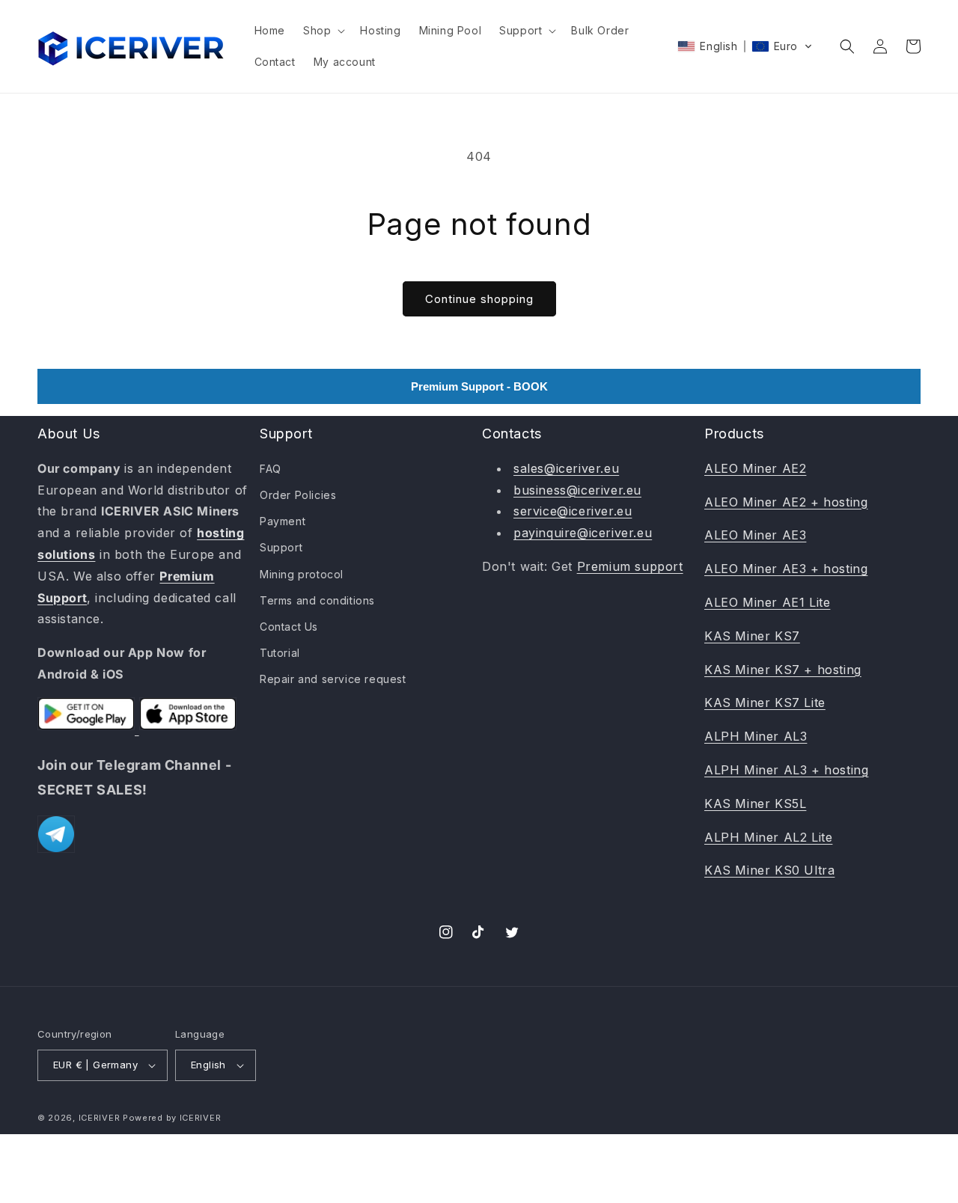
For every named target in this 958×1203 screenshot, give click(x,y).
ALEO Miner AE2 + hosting (785, 502)
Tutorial (280, 652)
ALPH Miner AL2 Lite (768, 837)
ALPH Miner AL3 (755, 736)
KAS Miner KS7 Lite (765, 702)
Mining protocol (302, 574)
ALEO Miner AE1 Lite (767, 602)
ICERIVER (99, 1117)
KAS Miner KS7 (752, 635)
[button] (322, 30)
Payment (282, 521)
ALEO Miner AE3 (755, 534)
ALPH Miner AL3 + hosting (786, 769)
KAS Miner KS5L (755, 803)
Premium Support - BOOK (479, 386)
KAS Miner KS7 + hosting (782, 669)
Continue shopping (479, 299)
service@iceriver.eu (572, 510)
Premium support (630, 566)
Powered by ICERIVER (172, 1117)
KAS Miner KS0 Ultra (769, 870)
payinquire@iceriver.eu (582, 532)
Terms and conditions (317, 600)
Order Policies (298, 495)
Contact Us (289, 626)
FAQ (270, 468)
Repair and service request (333, 679)
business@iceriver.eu (577, 490)
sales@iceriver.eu (566, 468)
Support (281, 547)
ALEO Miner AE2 (755, 468)
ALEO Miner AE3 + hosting (785, 568)
